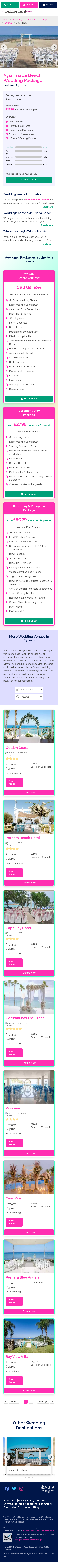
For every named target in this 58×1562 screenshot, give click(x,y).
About (6, 1500)
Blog (37, 1507)
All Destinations (23, 1507)
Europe (44, 19)
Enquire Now (29, 792)
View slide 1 (5, 1474)
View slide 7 (27, 1474)
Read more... (48, 207)
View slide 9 (34, 1474)
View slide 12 (45, 1474)
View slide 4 (16, 1474)
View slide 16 (29, 1477)
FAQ (14, 1500)
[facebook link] (7, 1489)
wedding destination (37, 199)
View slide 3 (12, 1474)
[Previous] (4, 47)
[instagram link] (21, 1489)
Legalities (45, 1504)
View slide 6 (23, 1474)
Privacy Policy (26, 1500)
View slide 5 (20, 1474)
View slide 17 (32, 1477)
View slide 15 (25, 1477)
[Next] (54, 47)
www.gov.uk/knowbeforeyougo (28, 1540)
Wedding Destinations (24, 19)
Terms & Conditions (26, 1504)
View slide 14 (52, 1474)
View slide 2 (9, 1474)
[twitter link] (14, 1489)
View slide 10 (38, 1474)
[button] (54, 11)
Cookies (40, 1500)
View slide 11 (42, 1474)
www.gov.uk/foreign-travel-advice (38, 1530)
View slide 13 (49, 1474)
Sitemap (8, 1504)
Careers (8, 1507)
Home (5, 19)
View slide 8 (31, 1474)
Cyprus (8, 22)
